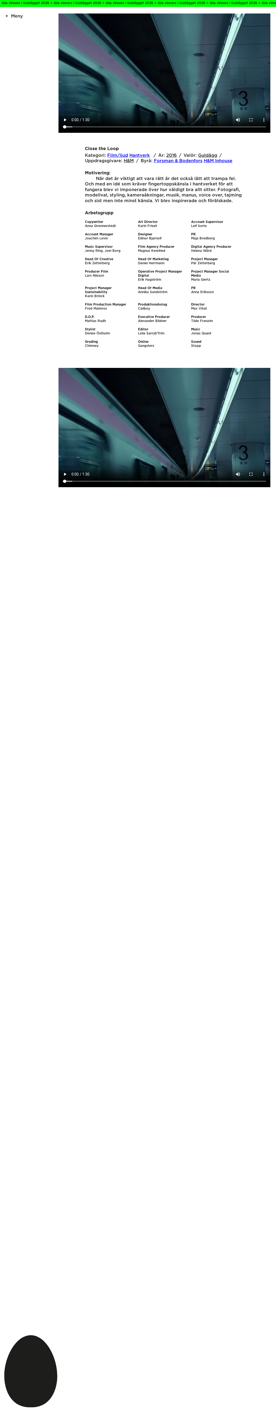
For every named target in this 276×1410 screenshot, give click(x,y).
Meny (17, 16)
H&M (129, 161)
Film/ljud (117, 155)
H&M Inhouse (218, 161)
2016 (171, 155)
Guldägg (207, 155)
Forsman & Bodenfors (178, 161)
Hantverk (139, 155)
